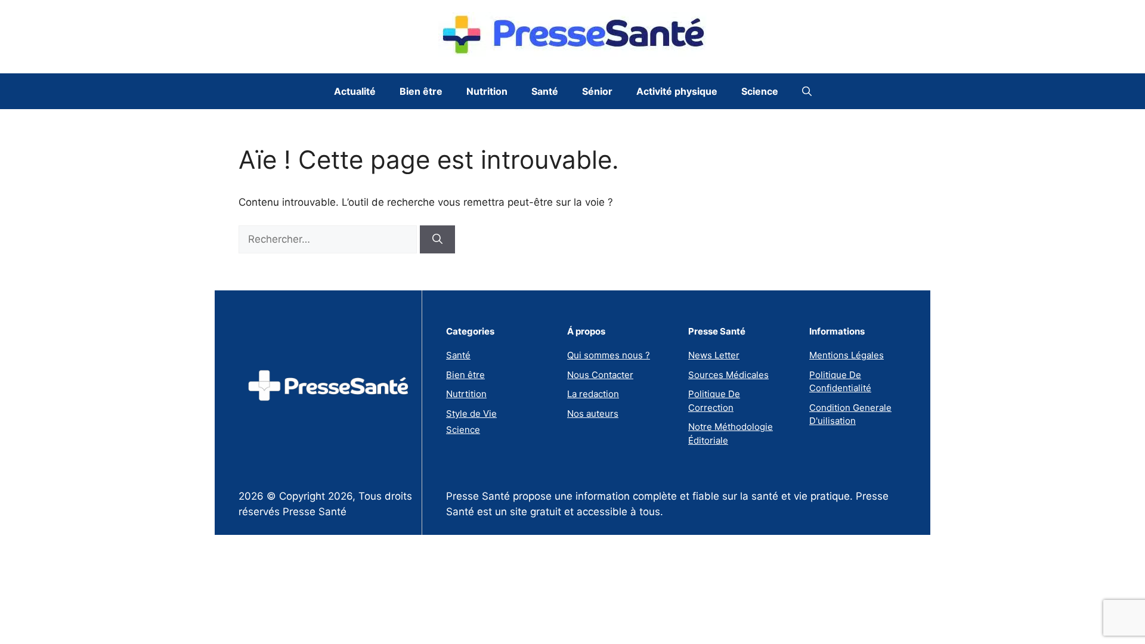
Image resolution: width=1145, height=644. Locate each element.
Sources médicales (728, 374)
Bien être (421, 91)
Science (759, 91)
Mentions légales (846, 355)
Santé (544, 91)
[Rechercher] (437, 239)
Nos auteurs (592, 413)
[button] (807, 91)
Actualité (355, 91)
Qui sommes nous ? (608, 355)
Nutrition (486, 91)
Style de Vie (471, 413)
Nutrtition (466, 394)
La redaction (593, 394)
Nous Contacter (600, 374)
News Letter (713, 355)
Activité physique (676, 91)
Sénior (597, 91)
